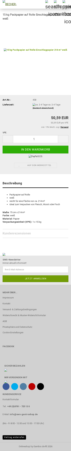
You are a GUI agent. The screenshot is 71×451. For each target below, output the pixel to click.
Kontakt (6, 303)
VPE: (5, 132)
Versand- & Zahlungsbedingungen (20, 309)
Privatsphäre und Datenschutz (17, 327)
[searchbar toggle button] (49, 4)
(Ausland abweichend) (43, 108)
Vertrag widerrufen (14, 437)
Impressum (8, 297)
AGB (5, 321)
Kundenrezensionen (17, 233)
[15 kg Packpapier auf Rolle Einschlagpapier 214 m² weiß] (35, 49)
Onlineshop (24, 446)
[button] (8, 139)
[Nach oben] (61, 446)
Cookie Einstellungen (13, 332)
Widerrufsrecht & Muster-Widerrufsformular (24, 315)
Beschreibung (12, 183)
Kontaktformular (11, 399)
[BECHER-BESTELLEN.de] (8, 4)
